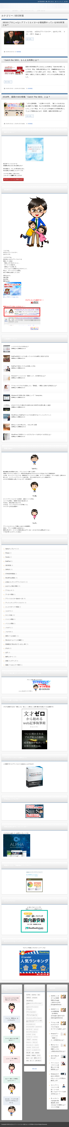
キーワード (29, 1029)
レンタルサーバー (36, 1049)
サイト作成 (8, 615)
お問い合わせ (50, 1)
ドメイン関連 (9, 619)
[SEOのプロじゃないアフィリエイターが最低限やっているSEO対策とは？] (14, 38)
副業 (33, 1052)
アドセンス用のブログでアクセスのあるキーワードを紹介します (58, 1026)
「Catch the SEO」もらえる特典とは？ (21, 60)
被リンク (32, 1060)
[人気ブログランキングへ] (34, 303)
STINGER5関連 (10, 573)
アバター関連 (9, 594)
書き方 (27, 1058)
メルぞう (8, 627)
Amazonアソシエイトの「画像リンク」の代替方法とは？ (28, 376)
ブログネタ (34, 1039)
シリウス (28, 1034)
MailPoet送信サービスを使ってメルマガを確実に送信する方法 (30, 356)
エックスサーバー (30, 1024)
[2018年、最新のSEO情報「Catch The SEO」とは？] (14, 110)
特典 (27, 1060)
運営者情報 (42, 1)
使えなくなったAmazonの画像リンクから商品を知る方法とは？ (58, 1048)
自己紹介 (15, 10)
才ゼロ (7, 648)
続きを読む (29, 39)
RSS (66, 1)
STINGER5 (34, 997)
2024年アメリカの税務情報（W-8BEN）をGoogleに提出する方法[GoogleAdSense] (58, 1013)
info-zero (34, 1068)
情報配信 (34, 1055)
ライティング (35, 1047)
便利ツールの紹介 (10, 636)
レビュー (28, 1049)
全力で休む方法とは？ (55, 1057)
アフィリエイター (31, 1012)
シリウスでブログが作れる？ (20, 346)
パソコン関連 (9, 623)
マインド (35, 1042)
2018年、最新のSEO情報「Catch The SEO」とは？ (26, 97)
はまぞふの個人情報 (11, 586)
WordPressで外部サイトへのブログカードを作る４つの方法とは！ (31, 434)
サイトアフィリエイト (31, 1032)
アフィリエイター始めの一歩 (14, 598)
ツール (33, 1034)
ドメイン (36, 1036)
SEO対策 (18, 51)
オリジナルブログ (30, 1026)
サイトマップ (60, 1)
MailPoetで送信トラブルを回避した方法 (23, 366)
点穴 (6, 652)
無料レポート (9, 656)
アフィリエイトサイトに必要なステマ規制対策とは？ (55, 1066)
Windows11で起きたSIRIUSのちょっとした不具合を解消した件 (58, 1077)
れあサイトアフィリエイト (32, 1006)
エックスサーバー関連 (12, 607)
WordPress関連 (10, 578)
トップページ (6, 10)
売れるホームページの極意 (13, 640)
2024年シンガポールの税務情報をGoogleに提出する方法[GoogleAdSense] (56, 1000)
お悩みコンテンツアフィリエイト (15, 582)
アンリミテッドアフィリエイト (14, 602)
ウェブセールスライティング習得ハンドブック (34, 1021)
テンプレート (29, 1036)
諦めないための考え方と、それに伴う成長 (24, 424)
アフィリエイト (32, 1015)
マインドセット (29, 1045)
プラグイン (28, 1042)
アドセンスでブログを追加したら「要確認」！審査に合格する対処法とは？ (34, 385)
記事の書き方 (38, 1060)
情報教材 (28, 1055)
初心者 (28, 1052)
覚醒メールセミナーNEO (12, 665)
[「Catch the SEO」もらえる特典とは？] (14, 71)
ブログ (29, 1039)
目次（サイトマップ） (27, 10)
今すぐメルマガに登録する (13, 179)
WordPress (30, 1000)
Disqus (7, 553)
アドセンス (8, 590)
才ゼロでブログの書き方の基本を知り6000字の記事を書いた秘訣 (31, 405)
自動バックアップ (10, 661)
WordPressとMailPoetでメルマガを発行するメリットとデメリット (31, 415)
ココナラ (8, 611)
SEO (39, 994)
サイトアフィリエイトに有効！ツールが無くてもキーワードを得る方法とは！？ (58, 1089)
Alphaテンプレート (11, 549)
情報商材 (37, 1052)
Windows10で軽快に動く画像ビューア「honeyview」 (27, 395)
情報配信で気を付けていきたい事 (15, 644)
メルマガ (8, 631)
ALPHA (28, 994)
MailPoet (8, 561)
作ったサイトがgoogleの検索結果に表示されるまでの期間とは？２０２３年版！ (58, 1103)
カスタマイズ (39, 1026)
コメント (36, 1029)
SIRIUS (7, 569)
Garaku (7, 557)
